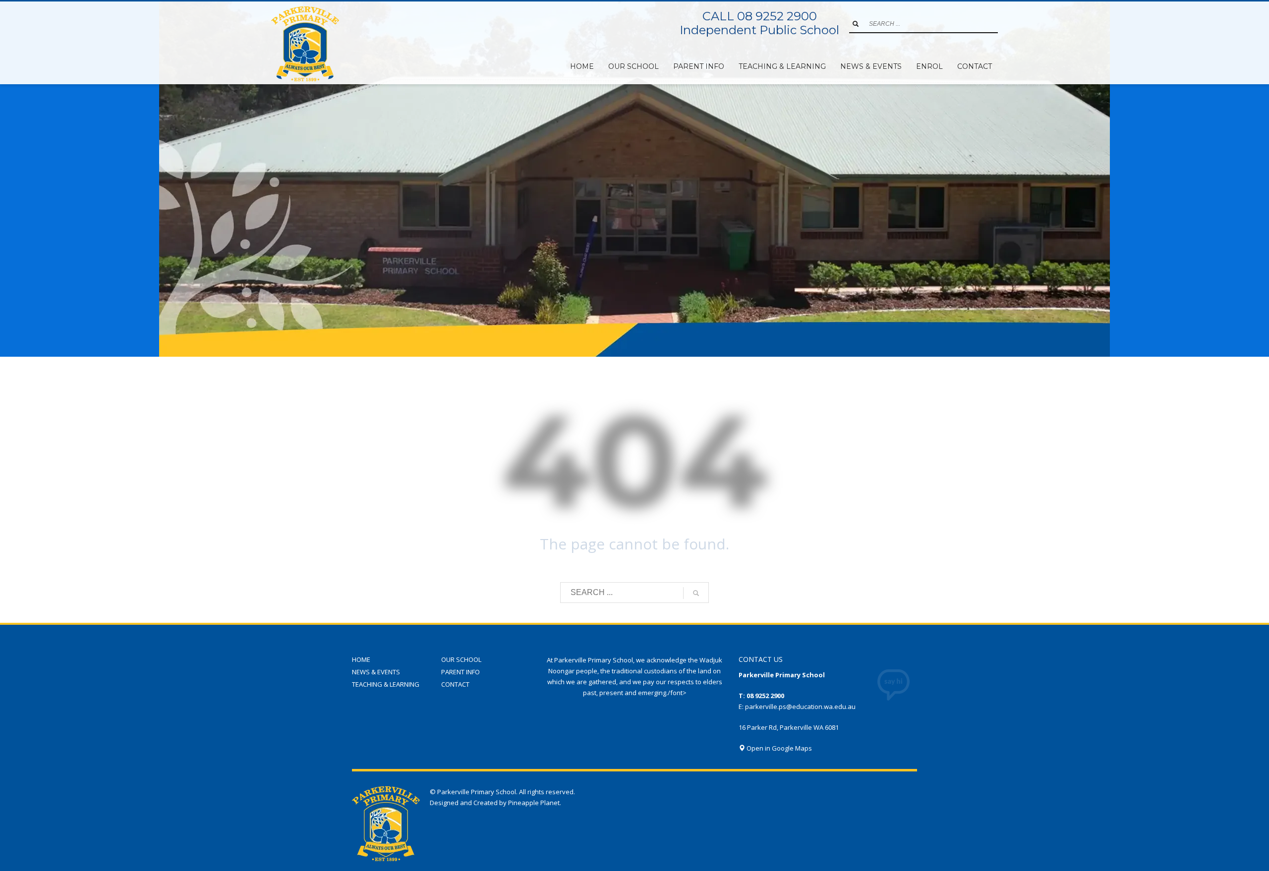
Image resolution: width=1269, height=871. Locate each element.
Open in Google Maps (778, 748)
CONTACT (455, 684)
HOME (361, 659)
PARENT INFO (460, 671)
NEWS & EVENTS (376, 671)
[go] (856, 23)
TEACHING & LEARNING (385, 684)
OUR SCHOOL (461, 659)
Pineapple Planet (534, 802)
